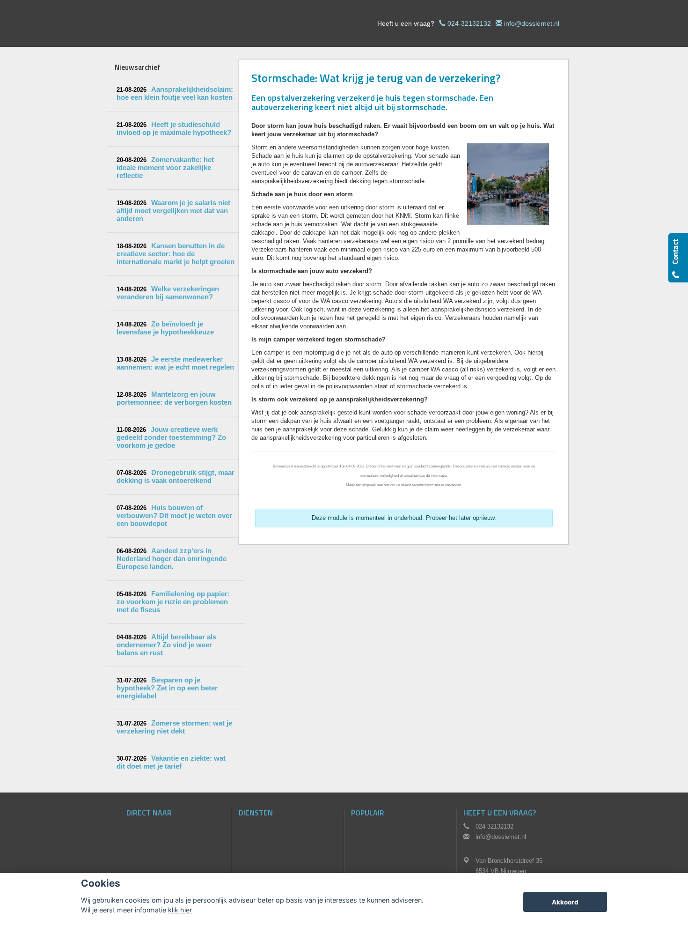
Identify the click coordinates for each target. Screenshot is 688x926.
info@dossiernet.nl (531, 23)
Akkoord (565, 902)
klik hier (180, 910)
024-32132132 (469, 23)
